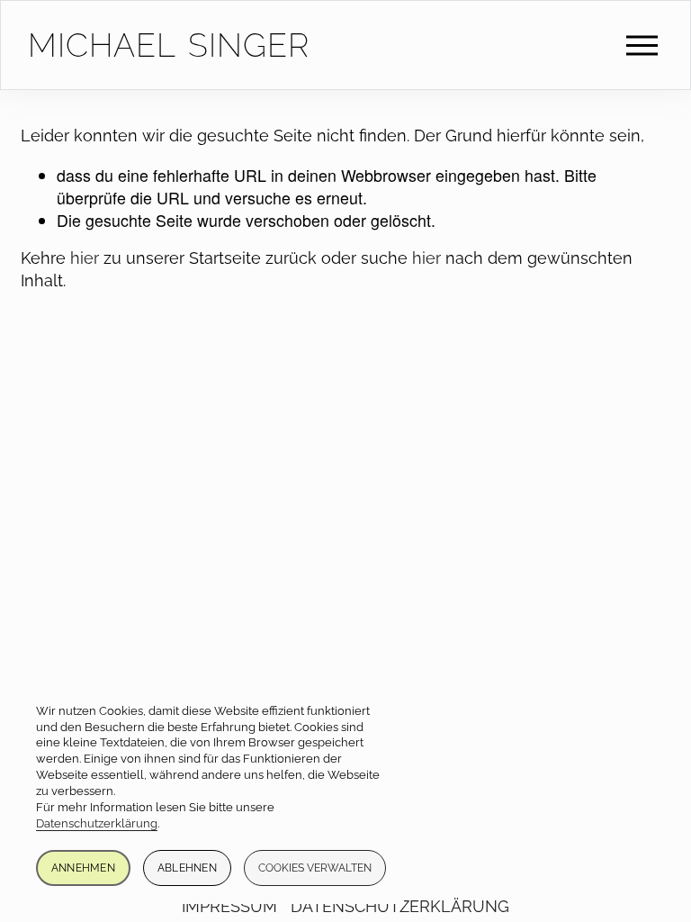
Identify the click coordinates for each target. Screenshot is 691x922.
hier (84, 258)
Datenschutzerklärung (96, 823)
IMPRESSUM (229, 906)
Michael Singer (169, 45)
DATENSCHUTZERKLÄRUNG (400, 906)
